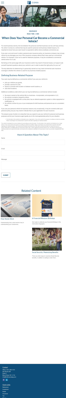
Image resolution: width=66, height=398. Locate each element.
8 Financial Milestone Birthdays (43, 218)
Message (4, 159)
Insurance (5, 393)
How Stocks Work (7, 219)
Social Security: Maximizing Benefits (45, 252)
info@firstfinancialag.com (9, 377)
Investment (5, 389)
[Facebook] (3, 380)
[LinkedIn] (7, 380)
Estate (4, 391)
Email (3, 149)
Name (3, 138)
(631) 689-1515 (10, 370)
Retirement (5, 387)
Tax (3, 396)
